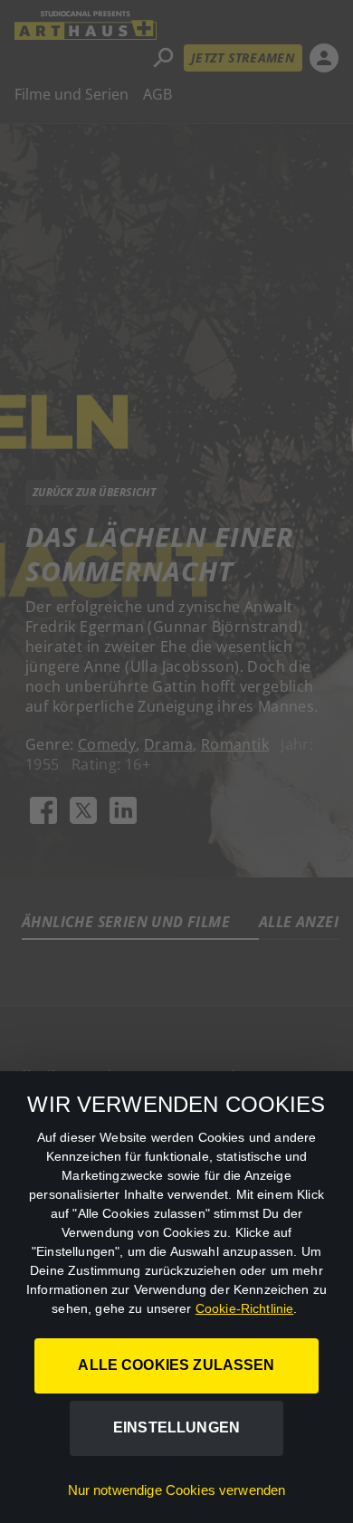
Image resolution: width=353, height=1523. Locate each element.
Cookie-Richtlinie (245, 1308)
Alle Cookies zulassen (176, 1365)
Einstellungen (176, 1427)
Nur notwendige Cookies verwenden (177, 1490)
